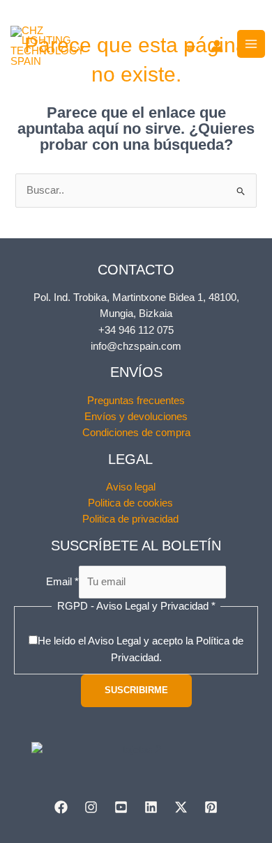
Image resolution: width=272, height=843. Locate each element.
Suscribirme (136, 690)
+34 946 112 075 (136, 330)
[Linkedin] (151, 807)
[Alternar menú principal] (251, 44)
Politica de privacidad (130, 519)
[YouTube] (121, 807)
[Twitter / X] (181, 807)
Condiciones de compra (136, 432)
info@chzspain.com (136, 346)
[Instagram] (91, 807)
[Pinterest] (211, 807)
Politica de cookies (130, 503)
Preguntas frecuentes (136, 400)
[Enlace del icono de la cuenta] (217, 46)
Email (62, 581)
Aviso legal (131, 487)
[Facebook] (61, 807)
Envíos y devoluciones (136, 416)
